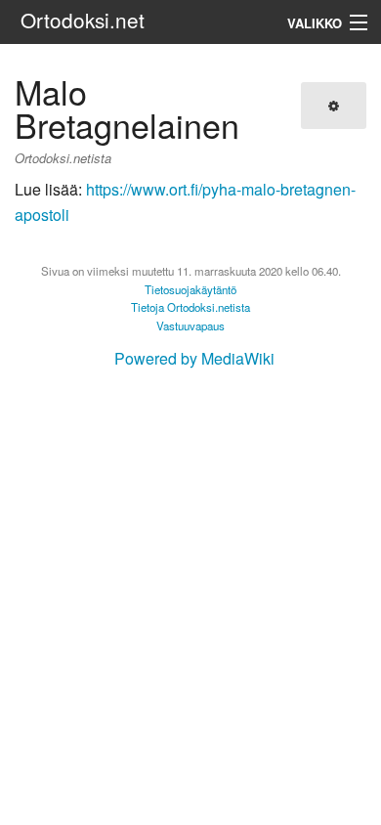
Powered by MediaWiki (194, 358)
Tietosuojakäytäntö (190, 289)
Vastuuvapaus (190, 325)
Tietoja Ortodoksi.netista (190, 307)
